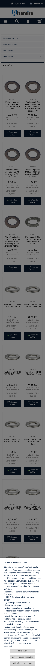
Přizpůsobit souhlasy (22, 663)
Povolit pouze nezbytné (22, 657)
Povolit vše (22, 651)
